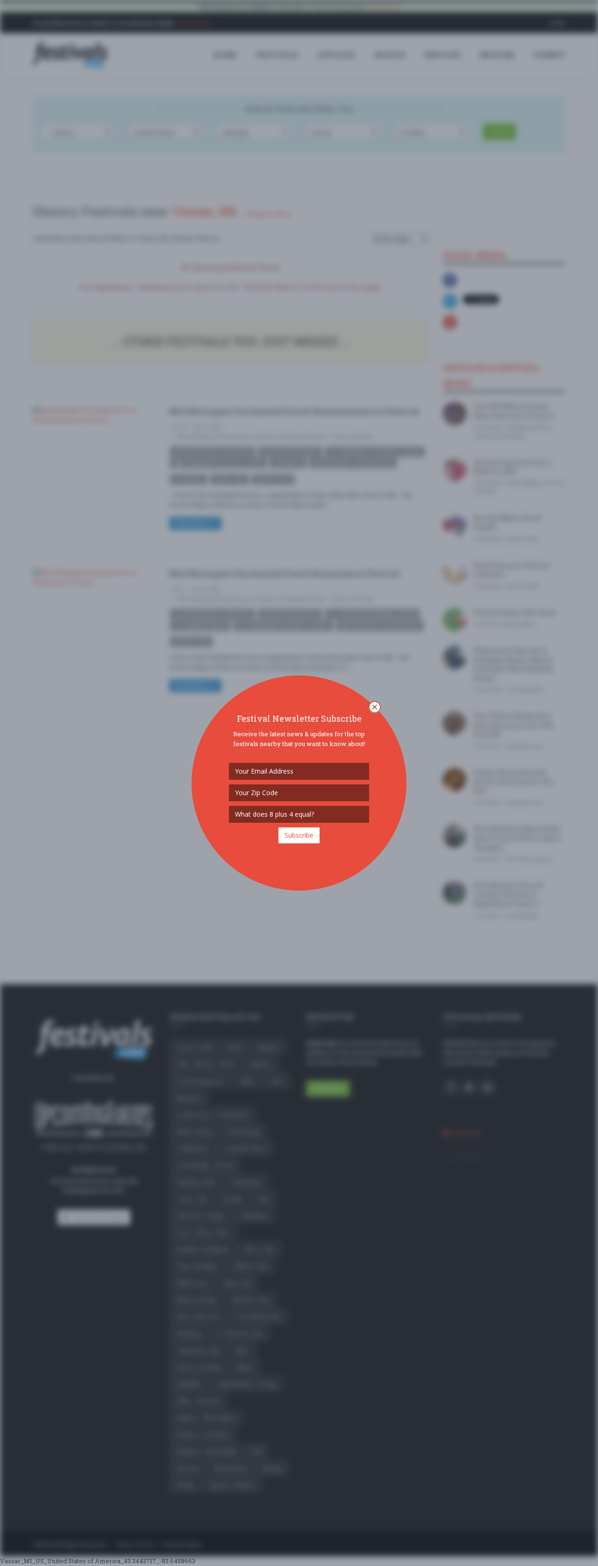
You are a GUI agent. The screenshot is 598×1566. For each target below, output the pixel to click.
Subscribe (299, 835)
